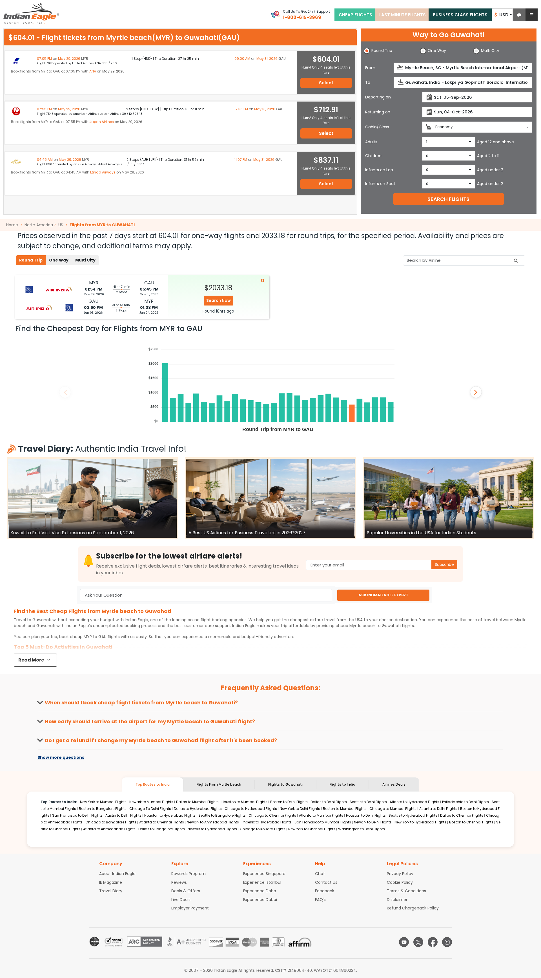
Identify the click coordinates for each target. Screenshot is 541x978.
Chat (320, 873)
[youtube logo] (404, 942)
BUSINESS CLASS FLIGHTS (460, 15)
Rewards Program (188, 873)
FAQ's (320, 899)
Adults (371, 142)
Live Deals (180, 899)
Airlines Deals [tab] (393, 784)
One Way (58, 260)
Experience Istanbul (262, 882)
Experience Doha (259, 891)
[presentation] (400, 67)
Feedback (324, 891)
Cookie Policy (400, 882)
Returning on (377, 112)
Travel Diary (110, 891)
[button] (519, 14)
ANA (92, 71)
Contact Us (326, 882)
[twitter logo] (418, 942)
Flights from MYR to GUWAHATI (102, 225)
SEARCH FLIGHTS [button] (448, 199)
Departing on (378, 97)
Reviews (179, 882)
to (375, 625)
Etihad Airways (103, 172)
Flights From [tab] (219, 784)
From (370, 68)
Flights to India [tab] (342, 784)
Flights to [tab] (285, 784)
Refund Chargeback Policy (413, 908)
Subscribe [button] (444, 564)
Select (326, 83)
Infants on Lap (379, 170)
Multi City (85, 260)
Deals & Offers (185, 891)
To (367, 82)
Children (373, 156)
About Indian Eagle (117, 873)
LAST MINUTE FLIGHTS (402, 15)
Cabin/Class (377, 127)
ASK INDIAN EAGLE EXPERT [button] (383, 595)
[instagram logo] (447, 942)
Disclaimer (397, 899)
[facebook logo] (433, 942)
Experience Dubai (260, 899)
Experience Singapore (264, 873)
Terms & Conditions (406, 891)
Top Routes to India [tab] (153, 784)
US (60, 225)
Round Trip (31, 260)
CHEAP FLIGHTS (355, 15)
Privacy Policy (400, 873)
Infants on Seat (380, 183)
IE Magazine (110, 882)
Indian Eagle (136, 620)
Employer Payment (190, 908)
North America (39, 225)
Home (12, 225)
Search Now (218, 300)
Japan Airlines (101, 121)
